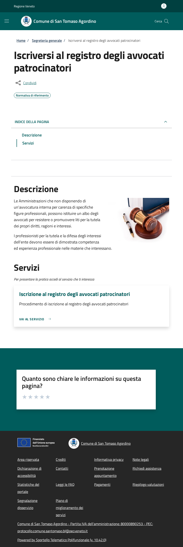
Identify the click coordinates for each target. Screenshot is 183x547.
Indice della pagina (32, 121)
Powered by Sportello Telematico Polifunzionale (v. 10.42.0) (61, 540)
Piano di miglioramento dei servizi (69, 508)
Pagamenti (102, 484)
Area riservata (28, 459)
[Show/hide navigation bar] (7, 21)
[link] (36, 319)
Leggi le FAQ (65, 484)
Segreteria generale (47, 40)
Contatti (62, 468)
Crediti (61, 459)
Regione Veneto (24, 6)
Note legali (141, 459)
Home (21, 40)
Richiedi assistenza (147, 468)
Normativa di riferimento (32, 94)
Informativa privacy (109, 459)
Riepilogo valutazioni (148, 484)
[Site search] (166, 21)
